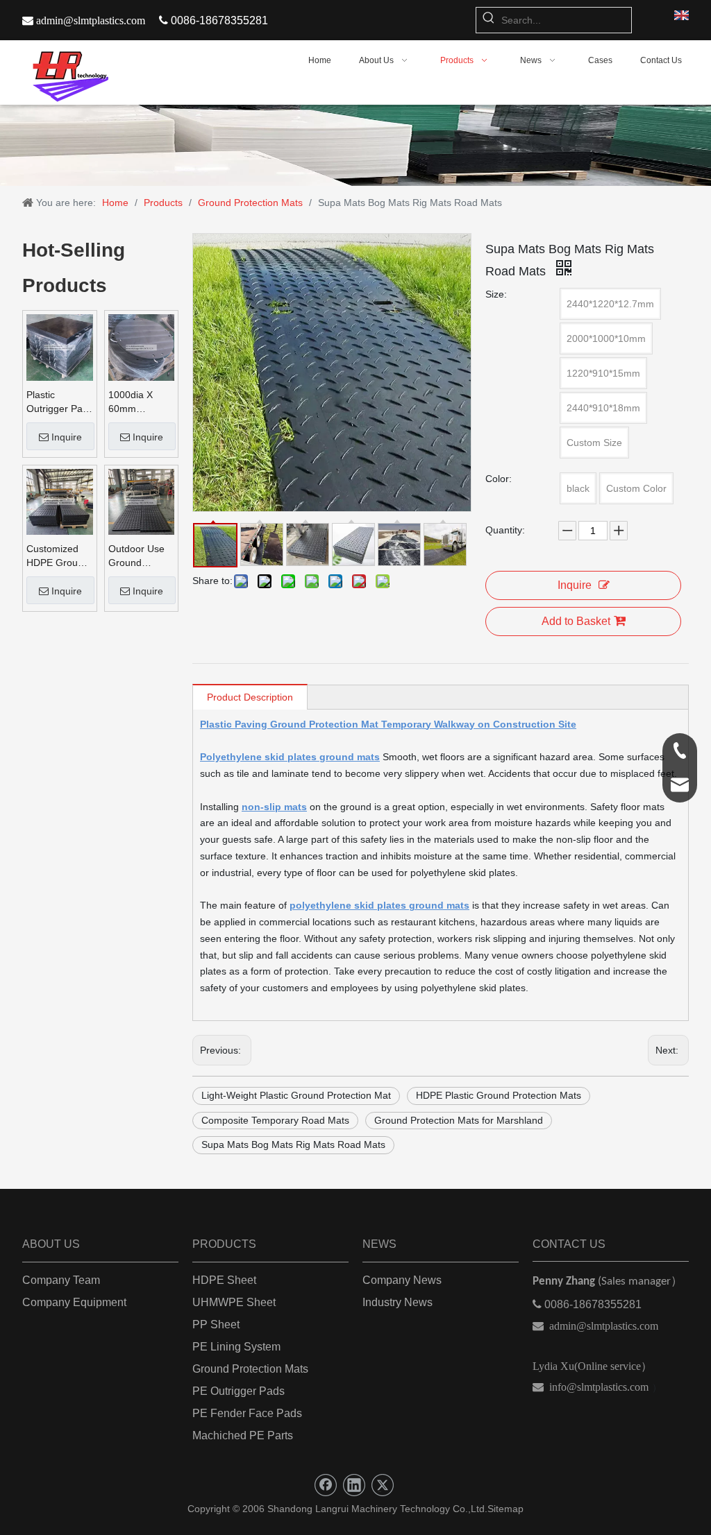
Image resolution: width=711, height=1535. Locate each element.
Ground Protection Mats (250, 1369)
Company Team (61, 1280)
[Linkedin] (354, 1485)
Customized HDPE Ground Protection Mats (57, 556)
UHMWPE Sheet (234, 1302)
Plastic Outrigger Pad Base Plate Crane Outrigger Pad (57, 402)
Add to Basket (576, 621)
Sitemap (505, 1508)
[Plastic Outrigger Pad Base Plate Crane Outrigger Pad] (59, 346)
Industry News (397, 1302)
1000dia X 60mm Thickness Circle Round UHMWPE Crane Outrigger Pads (136, 402)
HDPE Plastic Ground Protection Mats (498, 1095)
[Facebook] (326, 1485)
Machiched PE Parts (242, 1435)
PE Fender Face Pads (247, 1413)
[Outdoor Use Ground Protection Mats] (141, 500)
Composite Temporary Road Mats (275, 1120)
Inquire (66, 437)
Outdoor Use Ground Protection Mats (136, 556)
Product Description (250, 697)
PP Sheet (216, 1324)
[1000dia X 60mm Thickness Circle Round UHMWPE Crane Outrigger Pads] (141, 346)
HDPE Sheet (224, 1280)
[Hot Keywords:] (488, 20)
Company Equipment (74, 1302)
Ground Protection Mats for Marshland (458, 1120)
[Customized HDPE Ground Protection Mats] (59, 500)
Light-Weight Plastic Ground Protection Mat (296, 1095)
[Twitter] (382, 1485)
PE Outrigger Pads (238, 1391)
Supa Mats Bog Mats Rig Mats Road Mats (293, 1144)
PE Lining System (236, 1347)
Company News (402, 1280)
